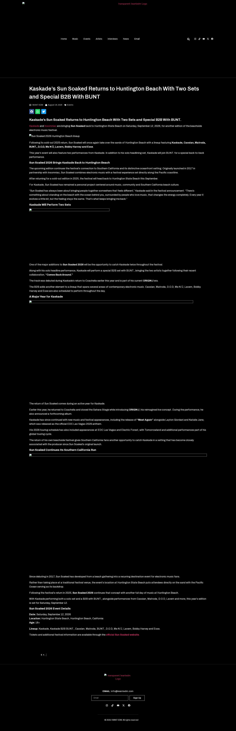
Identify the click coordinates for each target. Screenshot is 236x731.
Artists (99, 39)
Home (64, 39)
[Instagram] (195, 38)
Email (137, 39)
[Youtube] (203, 38)
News (126, 39)
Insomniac (51, 126)
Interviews (113, 39)
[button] (31, 111)
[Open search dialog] (188, 39)
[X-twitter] (207, 38)
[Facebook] (212, 38)
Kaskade (34, 126)
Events (86, 39)
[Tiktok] (199, 38)
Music (75, 39)
